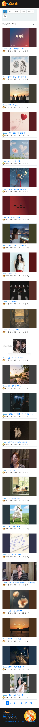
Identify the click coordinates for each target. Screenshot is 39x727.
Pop (23, 12)
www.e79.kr (8, 715)
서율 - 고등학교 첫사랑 (14, 498)
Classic (30, 12)
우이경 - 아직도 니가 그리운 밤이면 (17, 245)
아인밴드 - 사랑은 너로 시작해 (16, 49)
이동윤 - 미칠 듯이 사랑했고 (15, 611)
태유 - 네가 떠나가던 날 (14, 386)
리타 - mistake (12, 301)
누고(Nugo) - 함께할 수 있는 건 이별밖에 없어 (21, 414)
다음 (26, 703)
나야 (6, 51)
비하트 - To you (13, 105)
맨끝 (31, 703)
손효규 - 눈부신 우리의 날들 (15, 695)
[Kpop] (4, 273)
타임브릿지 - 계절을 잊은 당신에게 (17, 442)
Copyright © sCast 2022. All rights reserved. (19, 721)
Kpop (11, 12)
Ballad (17, 12)
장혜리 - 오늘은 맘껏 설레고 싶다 (17, 133)
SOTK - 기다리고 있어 (14, 639)
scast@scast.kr (10, 716)
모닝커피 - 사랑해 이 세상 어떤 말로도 (18, 189)
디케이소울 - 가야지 (13, 330)
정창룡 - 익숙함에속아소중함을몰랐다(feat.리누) (21, 582)
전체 (5, 12)
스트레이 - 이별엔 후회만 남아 (16, 667)
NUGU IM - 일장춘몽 (14, 217)
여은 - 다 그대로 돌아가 (14, 554)
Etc (5, 16)
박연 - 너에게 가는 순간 (14, 526)
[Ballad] (4, 49)
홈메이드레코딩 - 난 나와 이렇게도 (17, 77)
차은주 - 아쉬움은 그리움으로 (16, 470)
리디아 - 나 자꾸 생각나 (14, 161)
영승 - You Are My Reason (16, 358)
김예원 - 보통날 (11, 273)
